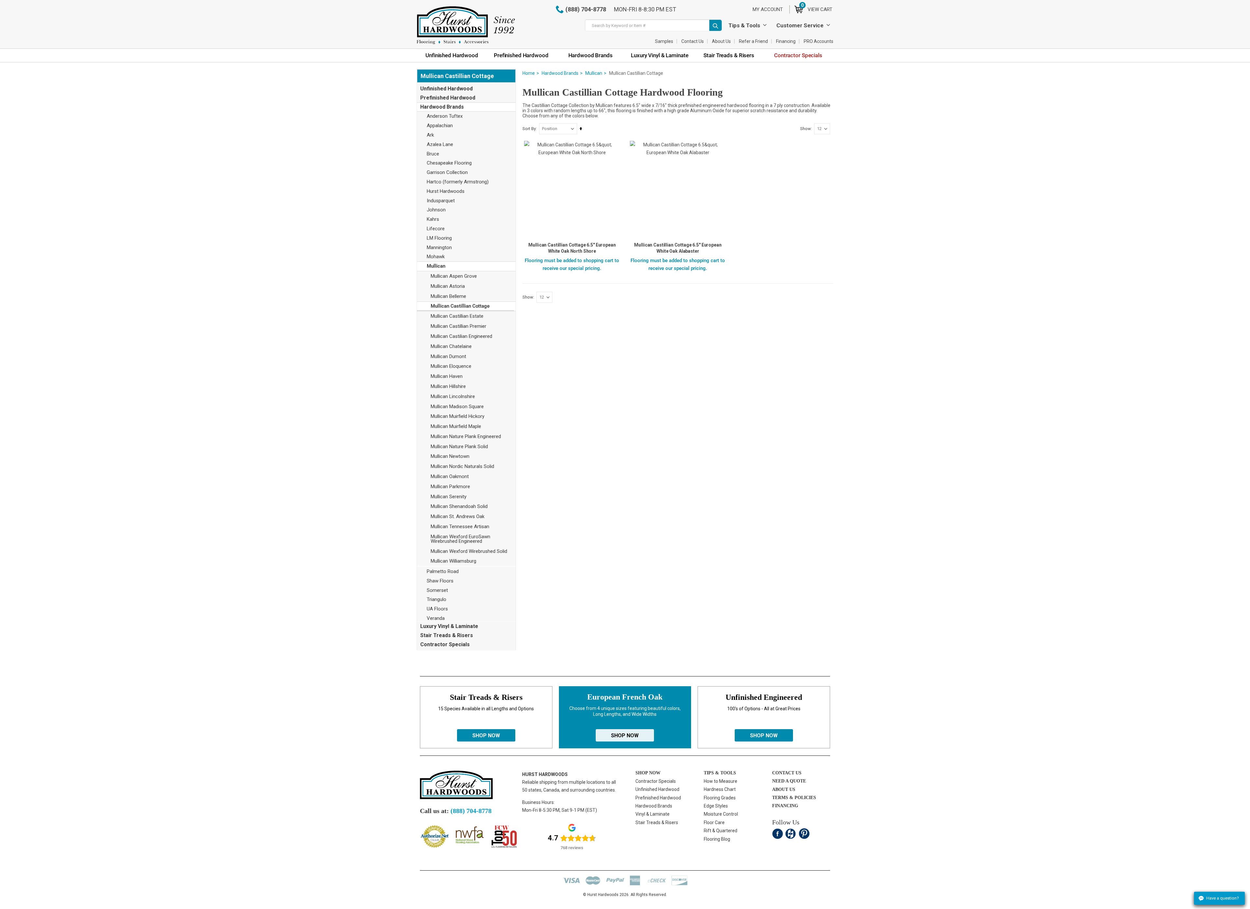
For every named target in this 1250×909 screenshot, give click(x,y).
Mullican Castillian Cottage (460, 306)
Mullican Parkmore (450, 486)
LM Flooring (439, 238)
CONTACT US (786, 772)
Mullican (593, 73)
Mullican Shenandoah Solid (459, 506)
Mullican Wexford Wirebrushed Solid (469, 551)
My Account (768, 9)
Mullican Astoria (448, 286)
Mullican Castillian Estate (457, 316)
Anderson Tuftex (445, 116)
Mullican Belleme (448, 296)
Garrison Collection (447, 172)
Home (528, 73)
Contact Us (692, 41)
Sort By (529, 128)
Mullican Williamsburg (453, 561)
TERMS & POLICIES (794, 797)
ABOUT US (783, 789)
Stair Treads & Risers (446, 635)
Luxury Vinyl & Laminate (449, 626)
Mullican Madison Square (457, 406)
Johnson (436, 209)
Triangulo (436, 599)
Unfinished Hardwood (446, 89)
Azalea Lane (440, 144)
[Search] (715, 25)
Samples (664, 41)
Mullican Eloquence (451, 366)
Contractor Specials (445, 644)
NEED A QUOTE (789, 781)
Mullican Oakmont (450, 476)
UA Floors (437, 609)
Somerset (437, 590)
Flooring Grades (720, 797)
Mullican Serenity (448, 497)
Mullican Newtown (450, 456)
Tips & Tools (744, 25)
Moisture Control (721, 814)
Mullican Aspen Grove (454, 276)
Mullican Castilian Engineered (461, 336)
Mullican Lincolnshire (453, 396)
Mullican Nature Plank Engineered (466, 436)
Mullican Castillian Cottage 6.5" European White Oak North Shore (572, 248)
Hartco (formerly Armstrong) (458, 182)
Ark (430, 135)
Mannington (439, 247)
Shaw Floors (440, 581)
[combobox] (653, 25)
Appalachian (440, 125)
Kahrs (433, 219)
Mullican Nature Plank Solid (459, 446)
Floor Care (714, 822)
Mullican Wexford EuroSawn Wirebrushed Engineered (460, 539)
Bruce (433, 154)
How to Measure (720, 781)
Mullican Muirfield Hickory (457, 416)
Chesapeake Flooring (449, 163)
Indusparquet (441, 200)
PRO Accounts (818, 41)
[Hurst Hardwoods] (466, 25)
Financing (786, 41)
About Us (721, 41)
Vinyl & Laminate (652, 814)
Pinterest (804, 833)
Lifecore (436, 228)
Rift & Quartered (720, 830)
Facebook (777, 833)
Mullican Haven (447, 376)
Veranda (436, 618)
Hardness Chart (720, 789)
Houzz (790, 833)
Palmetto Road (443, 571)
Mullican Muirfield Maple (456, 426)
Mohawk (436, 256)
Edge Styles (716, 806)
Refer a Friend (753, 41)
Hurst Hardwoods (446, 191)
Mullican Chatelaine (451, 346)
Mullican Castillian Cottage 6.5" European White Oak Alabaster (677, 248)
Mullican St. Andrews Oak (457, 516)
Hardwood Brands (560, 73)
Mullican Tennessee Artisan (460, 526)
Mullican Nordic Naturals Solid (462, 466)
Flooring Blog (717, 839)
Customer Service (800, 25)
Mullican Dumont (448, 356)
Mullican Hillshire (448, 386)
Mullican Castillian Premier (458, 326)
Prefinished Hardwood (447, 98)
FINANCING (785, 805)
